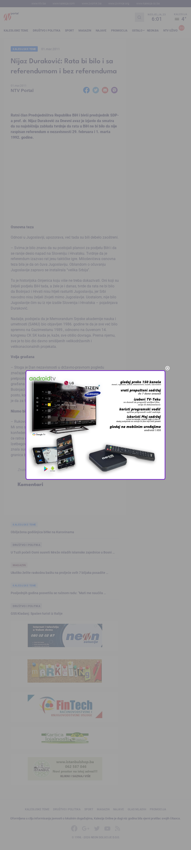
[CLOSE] (167, 368)
